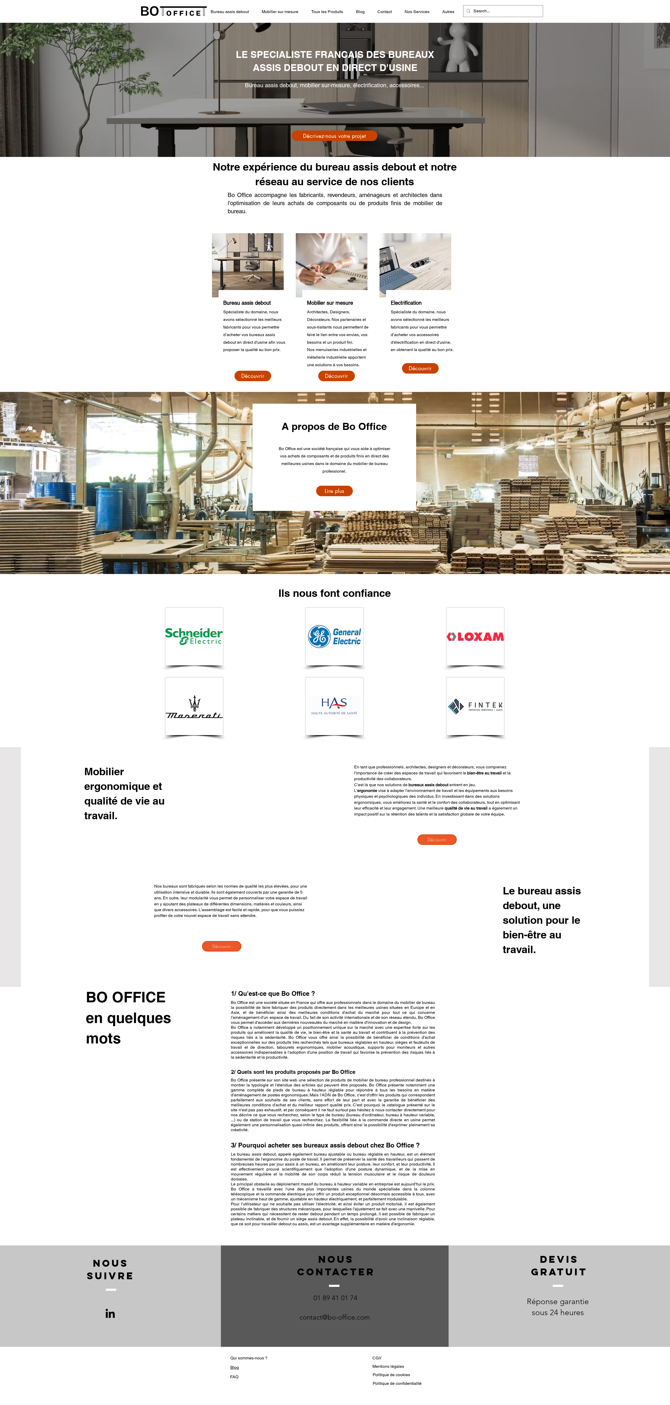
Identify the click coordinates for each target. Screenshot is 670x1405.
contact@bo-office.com (334, 1317)
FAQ (234, 1376)
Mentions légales (388, 1366)
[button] (329, 11)
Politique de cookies (391, 1374)
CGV (377, 1357)
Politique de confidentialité (397, 1383)
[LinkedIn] (110, 1313)
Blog (234, 1367)
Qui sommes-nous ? (248, 1357)
